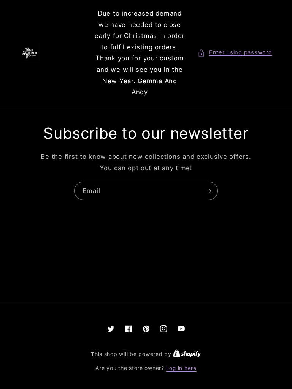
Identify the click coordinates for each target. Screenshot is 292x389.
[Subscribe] (208, 191)
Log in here (181, 368)
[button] (235, 53)
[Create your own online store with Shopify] (187, 354)
